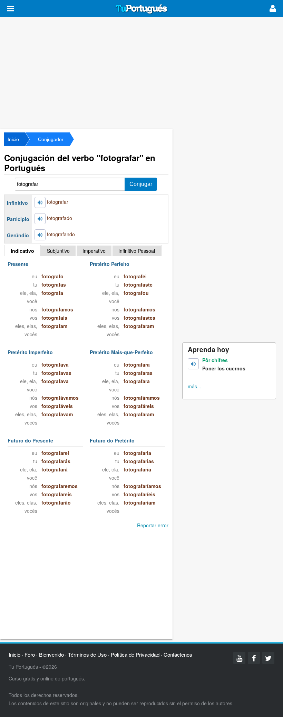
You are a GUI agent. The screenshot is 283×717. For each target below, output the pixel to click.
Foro (30, 654)
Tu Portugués (141, 9)
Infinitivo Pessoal (136, 250)
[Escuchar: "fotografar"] (40, 202)
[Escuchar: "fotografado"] (40, 218)
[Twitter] (268, 658)
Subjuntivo (58, 250)
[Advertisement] (141, 72)
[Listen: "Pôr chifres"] (193, 363)
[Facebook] (254, 658)
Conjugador (51, 139)
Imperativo (94, 250)
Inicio (13, 139)
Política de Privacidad (135, 654)
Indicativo (22, 250)
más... (194, 386)
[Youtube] (239, 658)
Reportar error (152, 525)
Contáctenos (178, 654)
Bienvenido (51, 654)
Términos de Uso (87, 654)
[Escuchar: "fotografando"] (40, 234)
